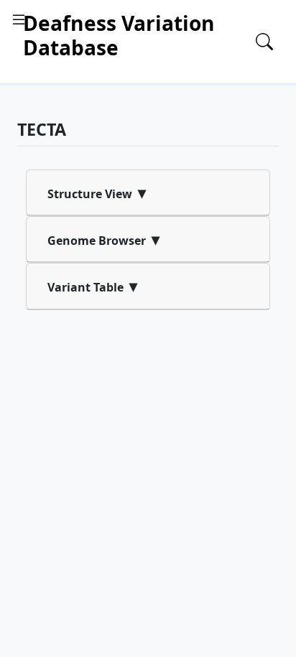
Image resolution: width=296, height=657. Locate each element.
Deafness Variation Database (119, 35)
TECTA (41, 129)
